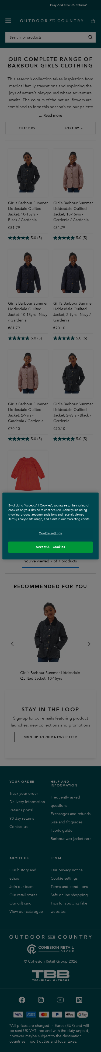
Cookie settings (50, 533)
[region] (50, 526)
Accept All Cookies (50, 547)
